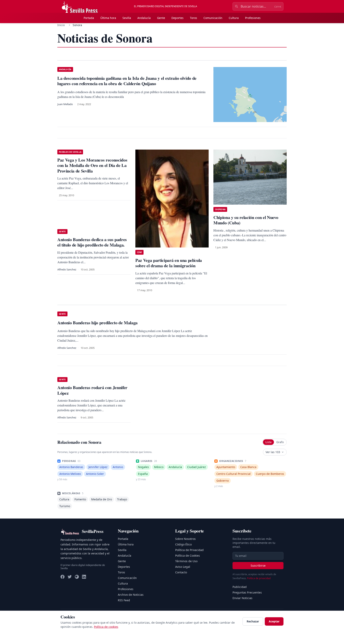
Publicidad (240, 587)
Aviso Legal (182, 567)
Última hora (108, 18)
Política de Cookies (187, 555)
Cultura (234, 18)
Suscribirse (258, 565)
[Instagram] (77, 577)
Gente (161, 18)
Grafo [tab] (280, 442)
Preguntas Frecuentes (247, 592)
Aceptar (274, 621)
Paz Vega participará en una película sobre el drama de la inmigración (168, 263)
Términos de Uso (186, 561)
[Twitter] (70, 577)
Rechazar (253, 621)
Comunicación (212, 18)
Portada (89, 18)
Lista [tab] (268, 442)
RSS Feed (124, 600)
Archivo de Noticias (131, 595)
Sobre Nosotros (185, 539)
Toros (193, 18)
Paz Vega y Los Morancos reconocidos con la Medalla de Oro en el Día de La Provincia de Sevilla (92, 165)
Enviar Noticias (242, 598)
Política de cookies (106, 627)
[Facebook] (62, 577)
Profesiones (253, 18)
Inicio (61, 25)
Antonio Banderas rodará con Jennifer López (92, 390)
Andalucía (144, 18)
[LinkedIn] (84, 577)
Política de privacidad (259, 578)
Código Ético (183, 544)
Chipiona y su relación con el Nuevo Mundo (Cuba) (245, 220)
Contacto (181, 572)
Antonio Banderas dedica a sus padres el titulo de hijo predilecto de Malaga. (92, 242)
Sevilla (126, 18)
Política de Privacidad (189, 550)
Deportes (177, 18)
